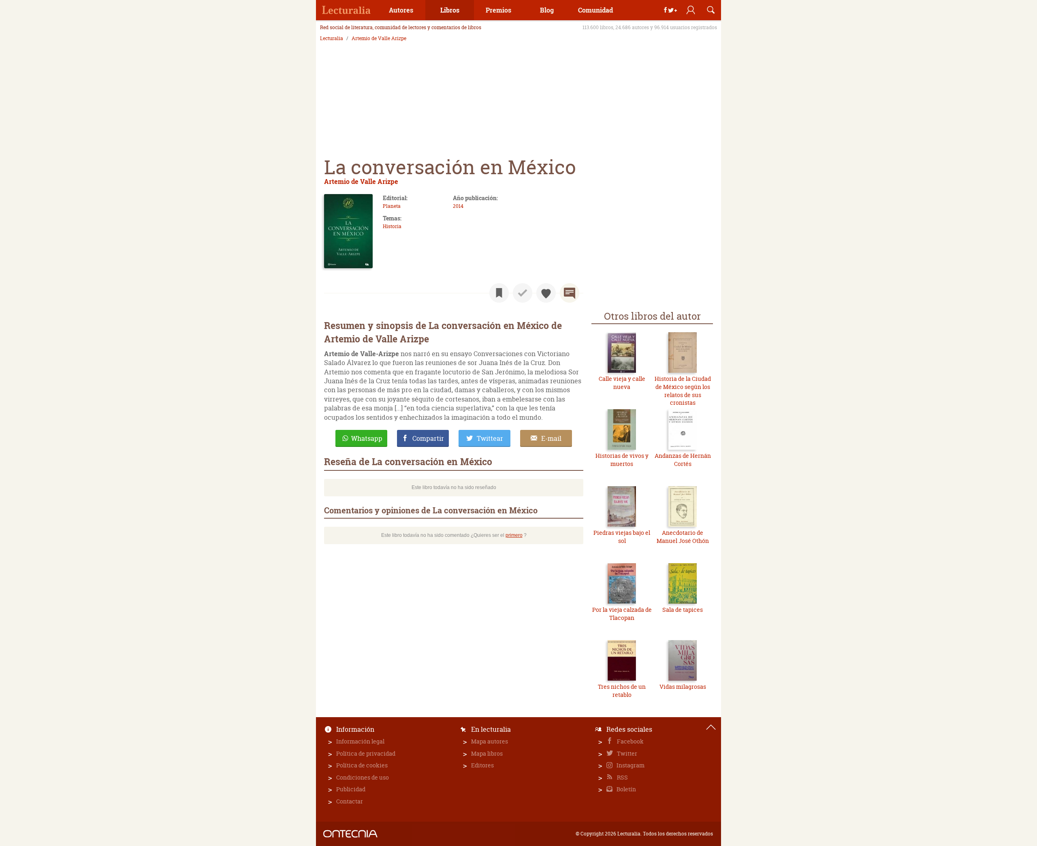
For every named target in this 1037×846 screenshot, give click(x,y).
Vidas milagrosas (682, 686)
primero (514, 535)
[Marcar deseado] (546, 293)
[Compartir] (670, 10)
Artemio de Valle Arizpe (379, 38)
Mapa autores (489, 741)
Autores (401, 10)
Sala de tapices (682, 609)
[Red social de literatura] (346, 10)
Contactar (349, 801)
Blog (547, 10)
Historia (392, 226)
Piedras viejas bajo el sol (621, 537)
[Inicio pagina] (711, 727)
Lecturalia (331, 38)
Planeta (392, 206)
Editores (482, 765)
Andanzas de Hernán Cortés (683, 460)
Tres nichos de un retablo (622, 691)
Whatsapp (366, 438)
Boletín (625, 789)
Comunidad (595, 10)
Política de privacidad (365, 753)
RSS (622, 777)
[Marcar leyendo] (499, 293)
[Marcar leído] (522, 293)
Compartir (428, 438)
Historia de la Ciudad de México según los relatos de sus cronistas (683, 390)
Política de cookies (362, 765)
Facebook (630, 741)
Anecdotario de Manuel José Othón (683, 537)
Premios (498, 10)
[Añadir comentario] (569, 293)
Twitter (626, 753)
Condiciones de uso (362, 777)
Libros (449, 10)
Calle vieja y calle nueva (622, 383)
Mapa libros (487, 753)
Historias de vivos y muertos (622, 460)
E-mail (551, 438)
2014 (458, 206)
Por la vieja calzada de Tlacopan (622, 614)
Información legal (360, 741)
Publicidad (350, 789)
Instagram (629, 765)
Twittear (490, 438)
